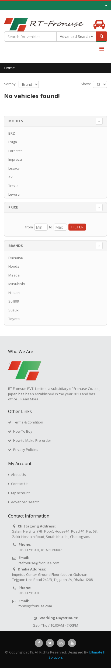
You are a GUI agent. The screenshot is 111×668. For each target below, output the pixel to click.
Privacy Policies (25, 449)
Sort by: (10, 83)
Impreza (15, 159)
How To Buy (22, 431)
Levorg (13, 194)
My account (20, 492)
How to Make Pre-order (32, 440)
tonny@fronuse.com (35, 606)
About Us (18, 474)
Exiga (12, 141)
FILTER (77, 226)
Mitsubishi (16, 283)
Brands (15, 245)
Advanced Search (75, 36)
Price (13, 207)
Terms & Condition (28, 422)
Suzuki (13, 310)
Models (15, 120)
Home (9, 67)
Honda (13, 266)
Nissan (14, 292)
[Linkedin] (61, 643)
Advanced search (25, 502)
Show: (86, 83)
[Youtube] (72, 643)
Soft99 (13, 301)
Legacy (14, 168)
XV (10, 176)
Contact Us (20, 483)
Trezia (13, 185)
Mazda (14, 275)
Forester (15, 150)
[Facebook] (39, 643)
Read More (29, 399)
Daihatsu (15, 257)
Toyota (14, 318)
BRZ (11, 133)
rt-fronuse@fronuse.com (39, 563)
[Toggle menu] (102, 48)
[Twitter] (50, 643)
